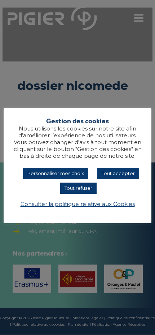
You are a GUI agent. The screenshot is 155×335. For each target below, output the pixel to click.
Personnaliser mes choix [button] (55, 173)
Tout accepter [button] (118, 173)
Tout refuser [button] (78, 188)
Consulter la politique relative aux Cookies (78, 204)
